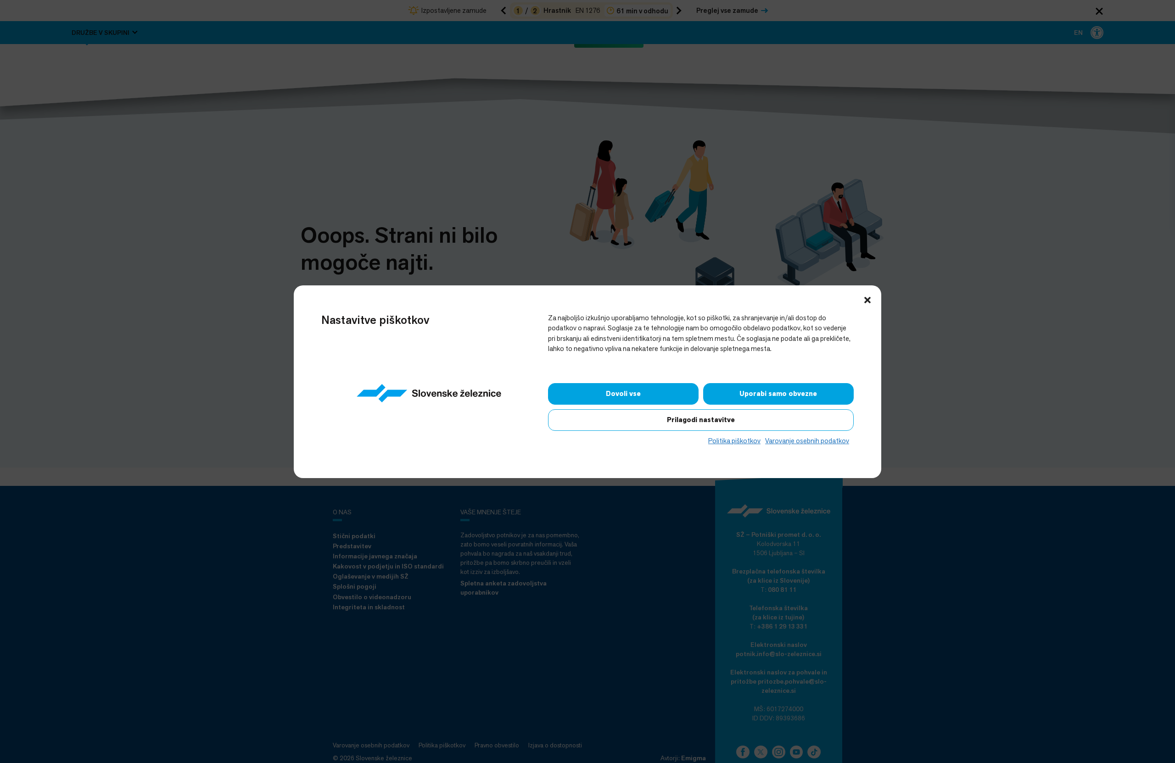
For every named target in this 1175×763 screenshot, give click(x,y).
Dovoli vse (623, 393)
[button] (867, 299)
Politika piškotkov (734, 440)
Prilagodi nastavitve (701, 419)
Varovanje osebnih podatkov (807, 440)
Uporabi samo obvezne (778, 393)
